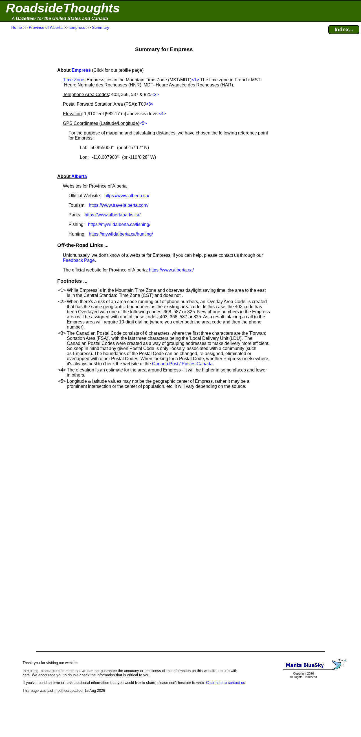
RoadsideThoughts (63, 8)
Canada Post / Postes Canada (182, 363)
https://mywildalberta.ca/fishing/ (119, 224)
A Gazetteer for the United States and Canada (60, 18)
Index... (343, 29)
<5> (143, 123)
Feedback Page (79, 260)
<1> (195, 79)
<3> (149, 104)
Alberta (79, 176)
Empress (81, 70)
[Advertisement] (25, 142)
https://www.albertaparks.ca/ (112, 214)
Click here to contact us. (226, 683)
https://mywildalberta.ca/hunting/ (121, 234)
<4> (162, 113)
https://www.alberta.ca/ (126, 195)
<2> (155, 94)
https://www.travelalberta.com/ (118, 205)
